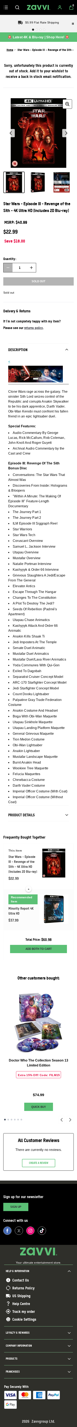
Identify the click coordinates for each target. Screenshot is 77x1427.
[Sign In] (59, 7)
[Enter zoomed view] (67, 104)
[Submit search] (17, 7)
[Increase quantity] (31, 267)
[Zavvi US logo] (38, 7)
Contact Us (20, 1280)
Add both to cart (38, 948)
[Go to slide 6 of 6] (21, 1119)
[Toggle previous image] (11, 133)
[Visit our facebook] (7, 1231)
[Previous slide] (61, 1119)
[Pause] (73, 23)
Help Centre (21, 1303)
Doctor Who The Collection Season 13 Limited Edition (38, 1063)
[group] (38, 133)
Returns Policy (23, 1288)
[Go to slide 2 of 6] (8, 1119)
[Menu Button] (5, 7)
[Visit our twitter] (19, 1231)
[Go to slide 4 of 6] (15, 1119)
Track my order (23, 1311)
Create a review (38, 1163)
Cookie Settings (24, 1319)
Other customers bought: (38, 978)
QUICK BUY (38, 1106)
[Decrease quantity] (8, 267)
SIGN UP (15, 1206)
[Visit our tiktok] (42, 1231)
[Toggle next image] (66, 133)
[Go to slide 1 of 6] (5, 1119)
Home (10, 50)
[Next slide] (70, 1119)
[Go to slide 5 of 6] (18, 1119)
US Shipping (21, 1295)
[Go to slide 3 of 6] (11, 1119)
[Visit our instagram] (30, 1231)
